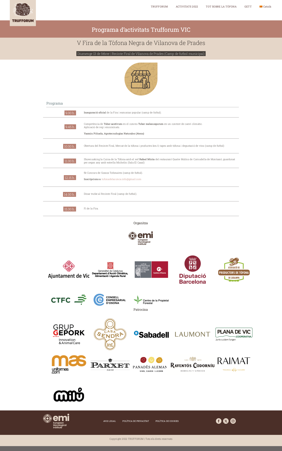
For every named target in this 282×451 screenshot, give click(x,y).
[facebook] (218, 421)
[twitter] (226, 421)
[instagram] (233, 421)
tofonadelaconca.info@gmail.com (121, 179)
